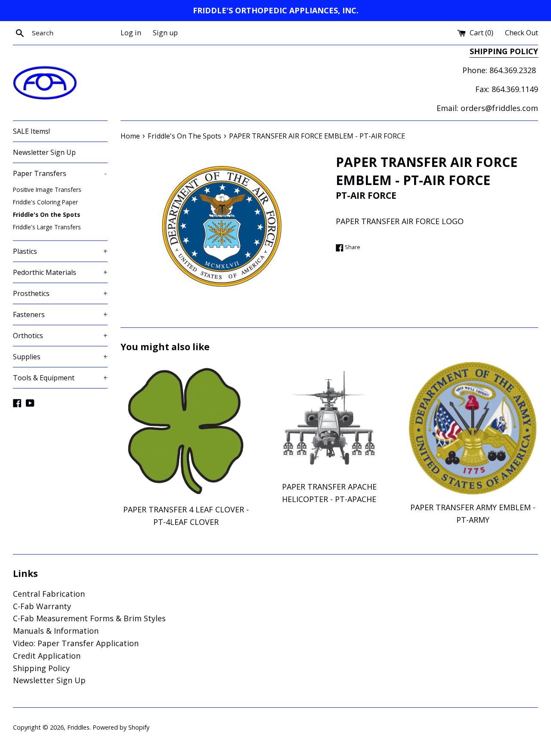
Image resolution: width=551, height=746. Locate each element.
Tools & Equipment (60, 377)
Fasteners (60, 314)
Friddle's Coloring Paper (45, 202)
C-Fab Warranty (42, 606)
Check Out (521, 32)
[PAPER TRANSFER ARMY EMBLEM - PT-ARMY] (473, 429)
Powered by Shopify (121, 727)
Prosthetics (60, 293)
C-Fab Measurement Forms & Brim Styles (89, 618)
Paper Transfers (60, 173)
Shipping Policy (41, 668)
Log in (131, 32)
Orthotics (60, 335)
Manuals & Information (56, 631)
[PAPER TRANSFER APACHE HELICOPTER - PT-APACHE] (329, 418)
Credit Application (46, 655)
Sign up (165, 32)
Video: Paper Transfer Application (76, 643)
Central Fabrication (49, 594)
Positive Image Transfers (47, 189)
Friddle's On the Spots (46, 214)
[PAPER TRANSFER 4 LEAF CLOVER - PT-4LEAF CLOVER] (186, 430)
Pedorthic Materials (60, 272)
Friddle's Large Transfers (47, 227)
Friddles (78, 727)
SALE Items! (31, 131)
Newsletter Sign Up (44, 152)
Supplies (60, 356)
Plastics (60, 251)
